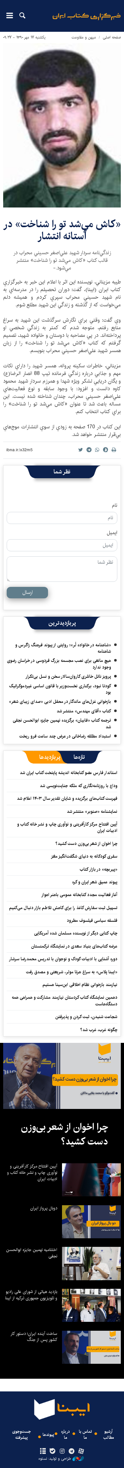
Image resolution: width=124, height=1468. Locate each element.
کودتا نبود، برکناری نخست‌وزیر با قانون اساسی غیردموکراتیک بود (60, 689)
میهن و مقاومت (84, 37)
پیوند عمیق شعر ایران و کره (94, 882)
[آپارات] (81, 1451)
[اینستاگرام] (62, 1451)
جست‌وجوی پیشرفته (21, 1435)
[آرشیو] (43, 1451)
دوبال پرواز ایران (43, 1208)
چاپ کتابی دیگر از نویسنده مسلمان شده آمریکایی (75, 933)
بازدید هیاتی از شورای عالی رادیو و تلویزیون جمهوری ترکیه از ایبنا (31, 1294)
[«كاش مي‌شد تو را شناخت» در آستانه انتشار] (62, 125)
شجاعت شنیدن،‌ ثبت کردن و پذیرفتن (86, 1016)
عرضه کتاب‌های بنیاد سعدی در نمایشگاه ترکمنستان (74, 946)
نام (114, 505)
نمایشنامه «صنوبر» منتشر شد (92, 811)
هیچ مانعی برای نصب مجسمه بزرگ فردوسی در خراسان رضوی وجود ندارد (59, 663)
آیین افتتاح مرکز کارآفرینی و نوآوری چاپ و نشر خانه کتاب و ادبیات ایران (67, 827)
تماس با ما (85, 1435)
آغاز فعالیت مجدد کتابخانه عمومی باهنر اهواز (79, 894)
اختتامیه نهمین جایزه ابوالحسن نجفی (31, 1253)
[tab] (79, 757)
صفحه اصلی (112, 37)
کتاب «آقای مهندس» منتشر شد (84, 711)
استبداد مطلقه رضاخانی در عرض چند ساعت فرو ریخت (65, 736)
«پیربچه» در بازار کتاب (98, 869)
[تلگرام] (72, 1451)
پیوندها (48, 1435)
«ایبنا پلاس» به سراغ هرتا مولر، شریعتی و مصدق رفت (71, 971)
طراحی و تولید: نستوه (54, 1459)
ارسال (27, 592)
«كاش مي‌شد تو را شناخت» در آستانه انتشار (62, 230)
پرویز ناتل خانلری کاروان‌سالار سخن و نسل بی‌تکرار (68, 676)
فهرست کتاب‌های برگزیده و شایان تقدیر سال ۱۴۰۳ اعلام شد (67, 798)
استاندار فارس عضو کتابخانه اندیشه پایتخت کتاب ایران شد (68, 772)
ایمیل (112, 533)
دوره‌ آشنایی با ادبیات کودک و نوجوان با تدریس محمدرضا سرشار (63, 958)
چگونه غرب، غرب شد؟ (98, 1029)
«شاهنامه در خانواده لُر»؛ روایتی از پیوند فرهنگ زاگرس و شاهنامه (63, 648)
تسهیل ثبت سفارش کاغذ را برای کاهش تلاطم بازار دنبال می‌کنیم (63, 907)
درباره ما (65, 1435)
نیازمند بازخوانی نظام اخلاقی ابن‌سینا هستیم (80, 984)
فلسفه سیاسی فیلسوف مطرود (92, 920)
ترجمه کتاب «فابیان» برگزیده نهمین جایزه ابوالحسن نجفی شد (62, 723)
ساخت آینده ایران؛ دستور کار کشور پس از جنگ (33, 1336)
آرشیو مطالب (108, 1435)
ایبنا (86, 21)
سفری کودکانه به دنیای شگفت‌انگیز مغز (84, 856)
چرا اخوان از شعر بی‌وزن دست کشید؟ (86, 843)
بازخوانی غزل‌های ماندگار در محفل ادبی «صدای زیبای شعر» (60, 701)
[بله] (52, 1451)
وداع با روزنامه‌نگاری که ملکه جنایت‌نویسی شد (78, 785)
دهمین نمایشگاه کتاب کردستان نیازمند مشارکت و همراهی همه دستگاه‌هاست (64, 1000)
